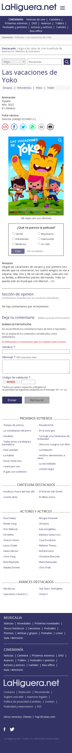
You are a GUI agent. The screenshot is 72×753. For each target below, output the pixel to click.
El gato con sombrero (15, 471)
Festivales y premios (15, 27)
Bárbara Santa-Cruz (50, 534)
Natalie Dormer (12, 567)
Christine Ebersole (49, 556)
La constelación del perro (17, 430)
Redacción (24, 692)
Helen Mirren (11, 551)
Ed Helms (9, 534)
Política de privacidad (16, 701)
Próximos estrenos (16, 23)
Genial (19, 233)
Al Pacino (44, 523)
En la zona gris (47, 430)
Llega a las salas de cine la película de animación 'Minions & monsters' (32, 50)
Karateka (8, 436)
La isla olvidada (47, 463)
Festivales (50, 628)
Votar (18, 251)
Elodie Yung (10, 523)
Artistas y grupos (27, 633)
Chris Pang (9, 556)
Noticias (8, 623)
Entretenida (22, 239)
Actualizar (52, 298)
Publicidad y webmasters (18, 706)
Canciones (34, 628)
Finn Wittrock (11, 529)
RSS (39, 706)
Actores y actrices (41, 27)
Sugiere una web (13, 696)
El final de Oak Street (50, 491)
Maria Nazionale (48, 562)
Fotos (39, 87)
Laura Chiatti (10, 545)
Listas (59, 633)
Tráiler (50, 87)
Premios (9, 633)
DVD (34, 23)
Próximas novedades (47, 623)
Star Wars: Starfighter (51, 588)
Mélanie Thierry (47, 545)
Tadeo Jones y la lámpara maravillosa (16, 443)
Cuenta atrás (11, 497)
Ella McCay (9, 588)
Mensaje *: (19, 357)
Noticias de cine (35, 19)
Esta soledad (11, 449)
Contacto (9, 692)
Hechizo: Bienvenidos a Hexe (51, 457)
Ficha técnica (24, 87)
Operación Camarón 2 (16, 594)
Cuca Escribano (47, 540)
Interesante (47, 239)
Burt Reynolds (11, 562)
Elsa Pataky (10, 518)
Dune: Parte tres (13, 460)
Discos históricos (14, 628)
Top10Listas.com (45, 716)
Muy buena (47, 233)
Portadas (46, 633)
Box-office (36, 31)
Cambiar (35, 701)
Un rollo (45, 244)
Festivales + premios (42, 660)
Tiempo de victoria (14, 425)
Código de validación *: (16, 377)
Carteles (61, 27)
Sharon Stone (11, 540)
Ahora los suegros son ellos (54, 444)
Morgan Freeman (48, 518)
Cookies (49, 701)
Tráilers (59, 23)
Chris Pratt (45, 567)
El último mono (47, 497)
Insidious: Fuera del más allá (19, 491)
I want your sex (12, 466)
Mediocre (21, 244)
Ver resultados (35, 251)
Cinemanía (7, 37)
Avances (46, 23)
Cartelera (54, 19)
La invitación (45, 449)
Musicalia (13, 617)
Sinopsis (7, 87)
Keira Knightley (47, 529)
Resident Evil (46, 425)
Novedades (24, 623)
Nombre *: (9, 347)
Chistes (27, 716)
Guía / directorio (13, 638)
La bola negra (46, 469)
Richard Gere (46, 551)
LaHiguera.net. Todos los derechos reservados (31, 738)
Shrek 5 (43, 594)
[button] (62, 8)
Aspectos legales (37, 696)
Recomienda (42, 692)
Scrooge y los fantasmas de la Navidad (53, 437)
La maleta (9, 455)
